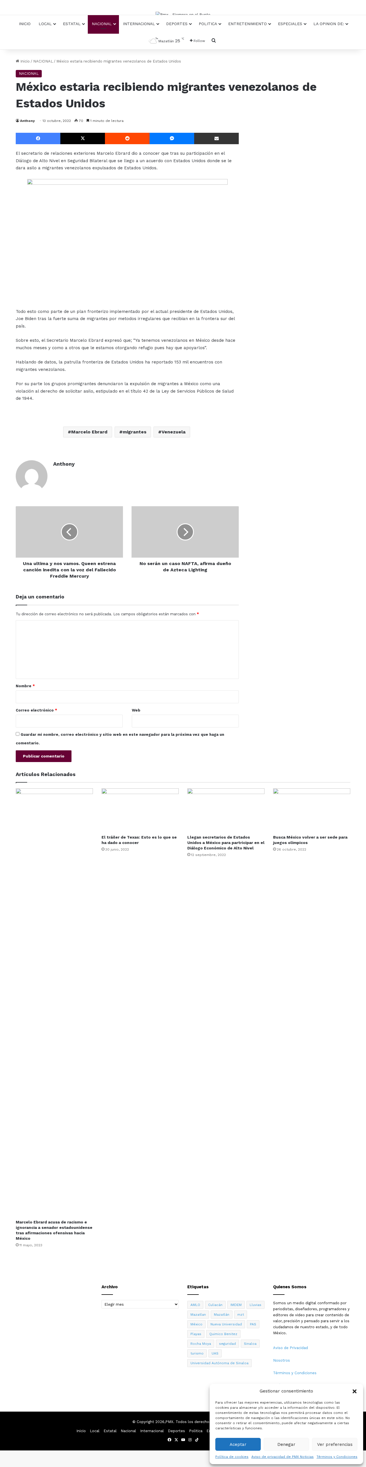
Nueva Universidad (226, 1324)
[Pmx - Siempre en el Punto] (183, 14)
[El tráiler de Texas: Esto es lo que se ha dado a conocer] (140, 810)
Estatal (72, 23)
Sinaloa (250, 1344)
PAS (253, 1324)
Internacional (139, 23)
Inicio (25, 23)
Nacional (102, 23)
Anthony (27, 121)
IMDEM (236, 1305)
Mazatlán (221, 1315)
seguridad (227, 1344)
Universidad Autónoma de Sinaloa (219, 1363)
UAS (215, 1353)
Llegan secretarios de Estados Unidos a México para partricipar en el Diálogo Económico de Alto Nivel (225, 842)
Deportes (177, 23)
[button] (354, 1391)
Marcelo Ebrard (89, 432)
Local (45, 23)
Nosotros (281, 1360)
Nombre (25, 686)
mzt (240, 1315)
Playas (195, 1334)
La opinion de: (328, 23)
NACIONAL (43, 61)
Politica (208, 23)
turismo (197, 1353)
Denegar (286, 1444)
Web (136, 710)
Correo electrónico (36, 710)
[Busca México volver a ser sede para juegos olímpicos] (311, 810)
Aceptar (238, 1444)
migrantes (134, 432)
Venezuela (174, 432)
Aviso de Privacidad (290, 1348)
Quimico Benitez (223, 1334)
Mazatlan (198, 1315)
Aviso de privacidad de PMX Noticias (282, 1457)
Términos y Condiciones (337, 1457)
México (196, 1324)
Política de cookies (231, 1457)
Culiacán (215, 1305)
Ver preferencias (335, 1444)
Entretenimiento (247, 23)
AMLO (195, 1305)
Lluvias (255, 1305)
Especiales (290, 23)
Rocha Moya (200, 1344)
